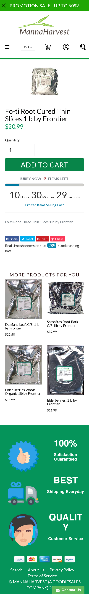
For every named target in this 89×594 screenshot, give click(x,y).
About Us (36, 569)
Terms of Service (42, 575)
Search (16, 569)
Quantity (12, 140)
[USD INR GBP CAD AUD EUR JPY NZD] (28, 47)
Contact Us (70, 590)
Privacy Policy (62, 569)
